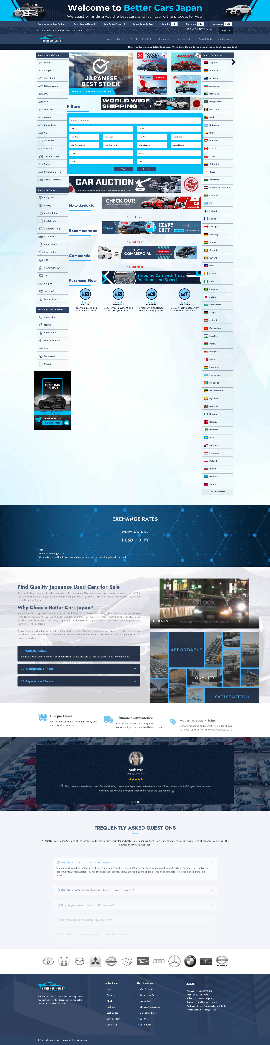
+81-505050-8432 (194, 29)
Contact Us (209, 29)
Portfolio (147, 39)
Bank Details (205, 39)
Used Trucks (145, 1025)
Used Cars (145, 1019)
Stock (134, 39)
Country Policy (224, 39)
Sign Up (226, 30)
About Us (122, 39)
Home (109, 39)
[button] (132, 800)
